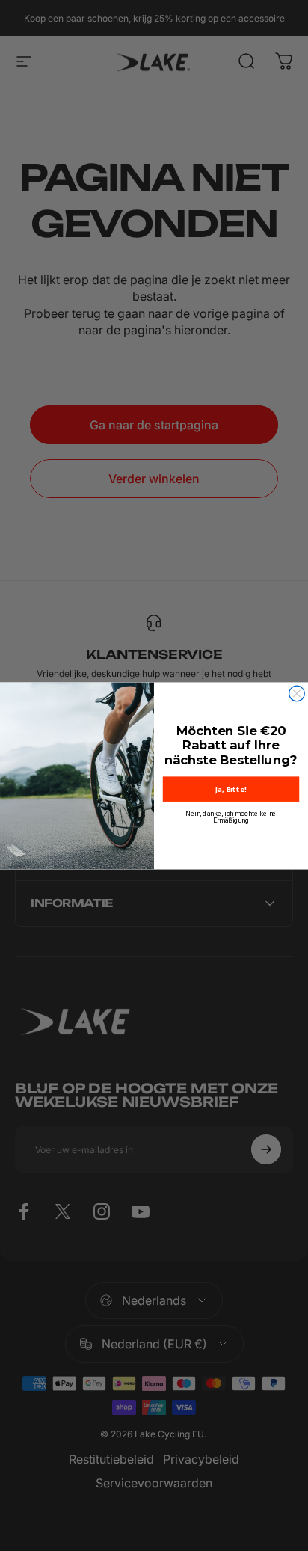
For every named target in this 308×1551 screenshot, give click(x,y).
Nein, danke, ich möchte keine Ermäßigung (230, 817)
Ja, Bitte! (230, 788)
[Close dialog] (297, 693)
